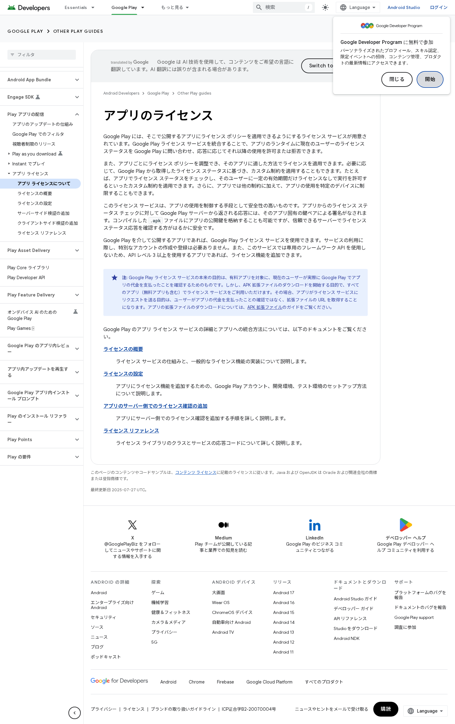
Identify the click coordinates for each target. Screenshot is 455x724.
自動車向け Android (231, 622)
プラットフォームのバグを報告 (420, 595)
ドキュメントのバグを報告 (420, 607)
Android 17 (283, 592)
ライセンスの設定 (123, 374)
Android (99, 592)
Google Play (124, 7)
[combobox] (284, 7)
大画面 (218, 592)
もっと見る (172, 7)
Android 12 (283, 642)
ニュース (99, 637)
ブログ (97, 647)
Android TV (223, 632)
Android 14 (284, 622)
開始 (430, 79)
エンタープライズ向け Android (112, 605)
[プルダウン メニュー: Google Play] (145, 7)
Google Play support (414, 617)
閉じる (397, 79)
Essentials (76, 7)
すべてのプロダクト (324, 682)
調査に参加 (405, 627)
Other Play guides (78, 31)
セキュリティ (103, 617)
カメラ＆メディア (168, 622)
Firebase (225, 682)
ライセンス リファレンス (131, 431)
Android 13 (283, 632)
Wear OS (221, 602)
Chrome (197, 682)
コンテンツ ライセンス (195, 472)
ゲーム (157, 592)
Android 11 (283, 652)
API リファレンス (350, 618)
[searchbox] (41, 55)
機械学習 (160, 602)
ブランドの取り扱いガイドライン (183, 709)
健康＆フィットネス (170, 612)
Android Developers (121, 93)
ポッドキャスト (106, 657)
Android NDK (346, 638)
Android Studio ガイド (355, 599)
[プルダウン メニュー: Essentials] (95, 7)
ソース (97, 627)
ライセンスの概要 (123, 349)
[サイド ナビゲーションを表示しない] (74, 713)
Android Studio (404, 7)
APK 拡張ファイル (264, 307)
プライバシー (164, 632)
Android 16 (284, 602)
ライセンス (134, 709)
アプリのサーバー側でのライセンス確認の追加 (155, 406)
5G (154, 642)
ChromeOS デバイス (232, 612)
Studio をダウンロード (356, 628)
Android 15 (283, 612)
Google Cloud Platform (269, 682)
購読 (386, 709)
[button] (36, 80)
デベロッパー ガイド (354, 608)
